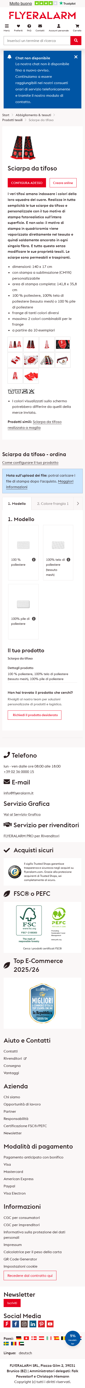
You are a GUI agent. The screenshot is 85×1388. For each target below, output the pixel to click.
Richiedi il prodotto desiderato (35, 715)
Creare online (63, 183)
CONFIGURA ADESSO (26, 183)
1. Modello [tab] (17, 503)
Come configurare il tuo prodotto (30, 462)
